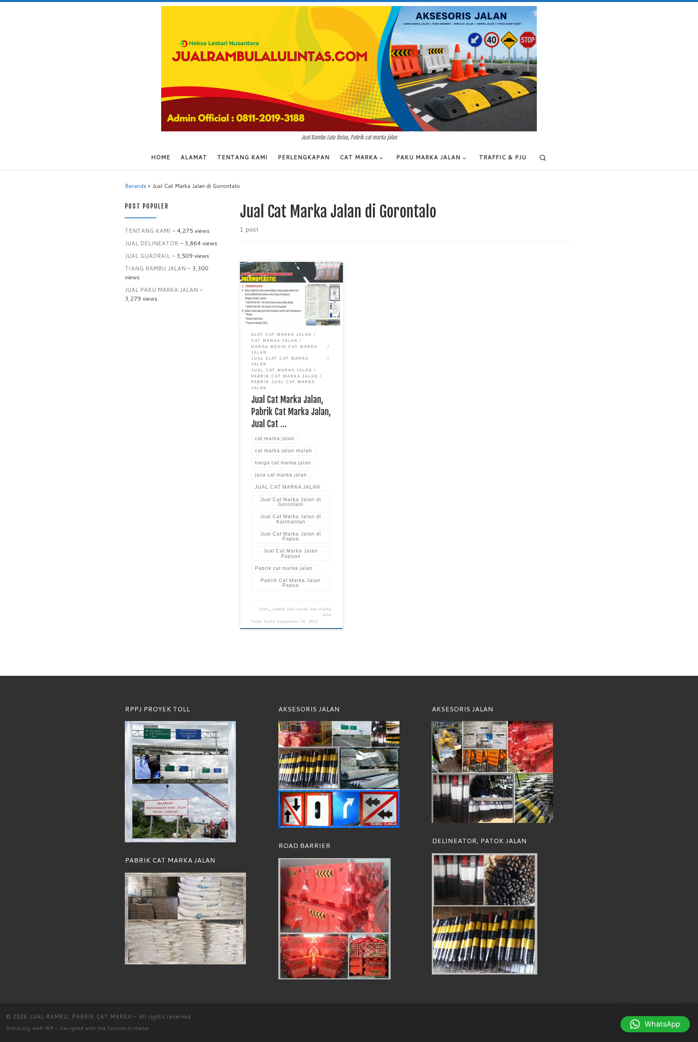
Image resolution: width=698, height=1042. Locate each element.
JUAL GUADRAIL (147, 255)
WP (49, 1028)
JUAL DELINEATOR (151, 243)
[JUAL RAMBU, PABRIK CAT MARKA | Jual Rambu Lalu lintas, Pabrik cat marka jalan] (349, 68)
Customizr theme (128, 1028)
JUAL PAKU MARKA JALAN (161, 289)
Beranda (135, 185)
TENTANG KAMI (147, 230)
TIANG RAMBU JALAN (155, 268)
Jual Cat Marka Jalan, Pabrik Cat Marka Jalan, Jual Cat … (291, 411)
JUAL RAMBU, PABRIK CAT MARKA (80, 1016)
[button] (655, 1024)
